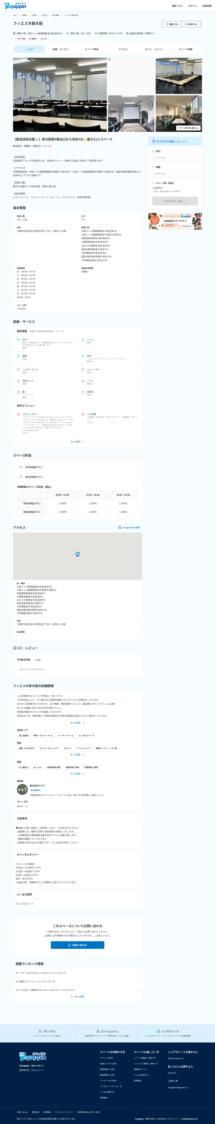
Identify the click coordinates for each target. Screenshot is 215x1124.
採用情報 (47, 1112)
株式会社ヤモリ (37, 785)
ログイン (193, 5)
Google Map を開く (132, 527)
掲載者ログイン (140, 1069)
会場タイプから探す (108, 1063)
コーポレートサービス (109, 1086)
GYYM (170, 1073)
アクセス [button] (123, 49)
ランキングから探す (108, 1080)
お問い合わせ (79, 945)
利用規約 (104, 1097)
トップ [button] (29, 49)
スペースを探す (106, 1058)
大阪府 (24, 15)
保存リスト (177, 5)
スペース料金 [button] (92, 49)
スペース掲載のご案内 (143, 1058)
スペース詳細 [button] (185, 49)
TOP (15, 15)
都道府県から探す (107, 1075)
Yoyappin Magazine (176, 1087)
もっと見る (76, 441)
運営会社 (36, 1112)
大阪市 (34, 15)
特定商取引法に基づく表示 (88, 1112)
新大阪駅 (55, 15)
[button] (60, 95)
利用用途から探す (107, 1069)
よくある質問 (105, 1092)
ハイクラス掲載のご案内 (144, 1063)
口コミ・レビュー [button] (154, 49)
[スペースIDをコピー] (26, 806)
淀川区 (44, 15)
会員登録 (207, 5)
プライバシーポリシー (64, 1112)
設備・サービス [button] (61, 49)
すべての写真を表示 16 (188, 128)
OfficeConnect (174, 1058)
